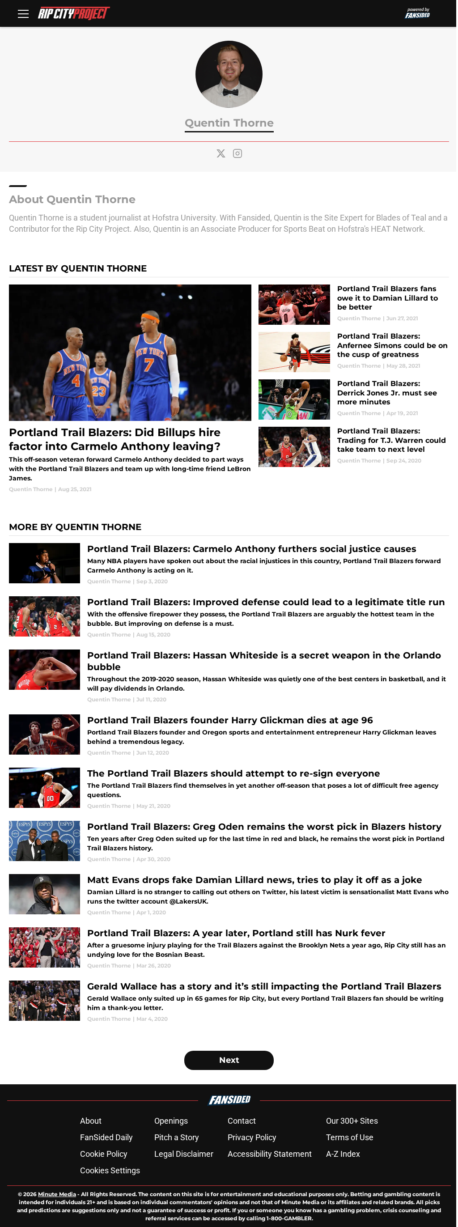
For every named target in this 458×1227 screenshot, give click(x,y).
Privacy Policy (252, 1137)
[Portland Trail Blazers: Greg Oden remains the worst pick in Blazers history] (229, 842)
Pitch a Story (176, 1137)
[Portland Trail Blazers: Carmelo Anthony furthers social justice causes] (229, 564)
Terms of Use (349, 1137)
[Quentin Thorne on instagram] (237, 153)
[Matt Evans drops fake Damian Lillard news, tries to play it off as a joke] (229, 895)
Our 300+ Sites (352, 1120)
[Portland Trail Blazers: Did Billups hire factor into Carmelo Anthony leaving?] (130, 388)
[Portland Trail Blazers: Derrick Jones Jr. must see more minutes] (354, 399)
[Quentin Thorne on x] (221, 153)
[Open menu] (23, 13)
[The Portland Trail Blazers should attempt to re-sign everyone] (229, 789)
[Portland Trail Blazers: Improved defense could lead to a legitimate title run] (229, 617)
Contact (242, 1120)
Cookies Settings (110, 1170)
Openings (171, 1120)
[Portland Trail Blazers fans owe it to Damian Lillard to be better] (354, 304)
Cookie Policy (103, 1154)
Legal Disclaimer (183, 1154)
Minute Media (57, 1194)
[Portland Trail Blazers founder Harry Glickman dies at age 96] (229, 735)
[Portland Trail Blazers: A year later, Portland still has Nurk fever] (229, 948)
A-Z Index (343, 1154)
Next (229, 1060)
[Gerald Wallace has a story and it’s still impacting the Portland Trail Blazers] (229, 1002)
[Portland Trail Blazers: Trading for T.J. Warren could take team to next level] (354, 447)
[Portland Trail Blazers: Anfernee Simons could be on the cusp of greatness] (354, 352)
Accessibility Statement (270, 1154)
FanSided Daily (106, 1137)
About (91, 1120)
